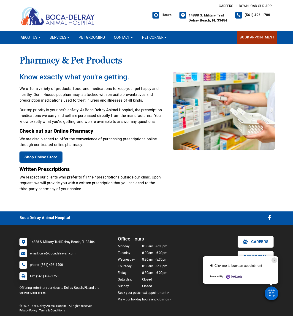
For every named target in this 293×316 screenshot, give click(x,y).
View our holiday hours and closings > (144, 299)
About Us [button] (29, 37)
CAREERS (226, 6)
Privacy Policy (28, 310)
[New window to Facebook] (270, 219)
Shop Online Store (40, 157)
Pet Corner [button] (153, 37)
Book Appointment (257, 37)
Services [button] (58, 37)
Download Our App (255, 6)
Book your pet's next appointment (142, 292)
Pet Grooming (92, 37)
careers (260, 241)
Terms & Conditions (52, 310)
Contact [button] (122, 37)
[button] (271, 293)
